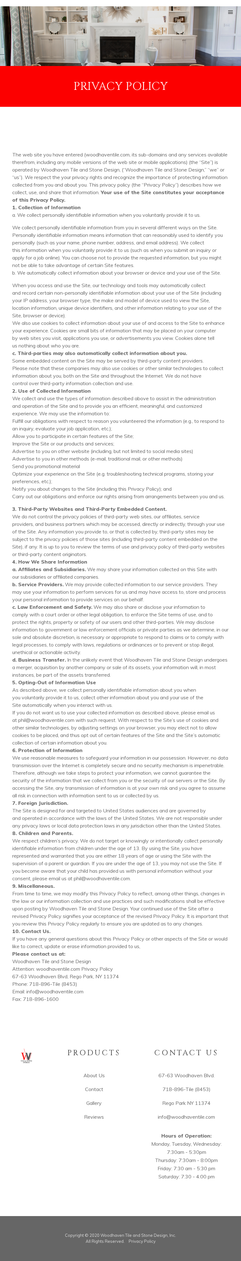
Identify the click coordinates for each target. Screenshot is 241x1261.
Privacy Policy (142, 1241)
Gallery (94, 1103)
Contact (94, 1089)
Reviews (94, 1117)
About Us (94, 1075)
